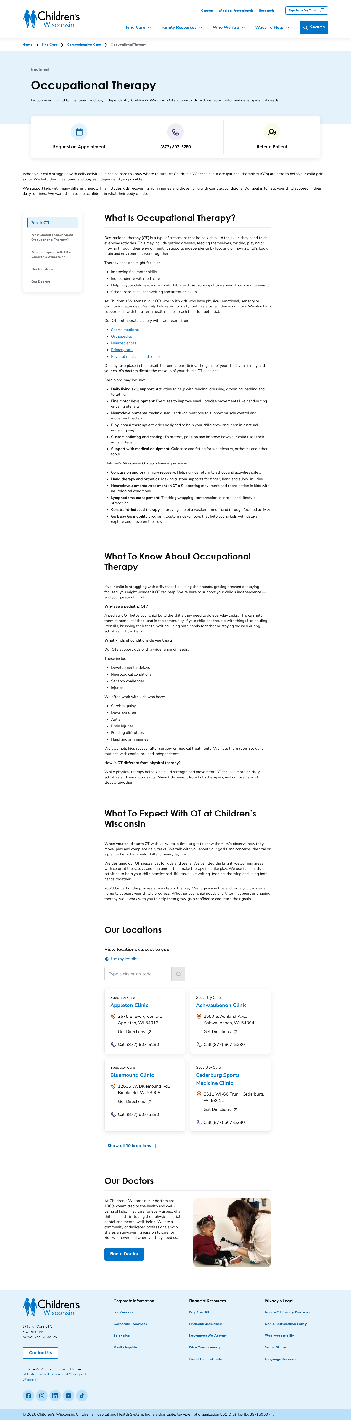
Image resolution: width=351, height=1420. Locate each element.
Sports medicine (125, 329)
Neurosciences (123, 343)
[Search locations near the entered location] (178, 974)
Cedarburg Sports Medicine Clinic (218, 1079)
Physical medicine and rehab (135, 356)
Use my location (125, 958)
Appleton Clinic (129, 1005)
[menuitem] (52, 222)
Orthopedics (121, 336)
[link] (207, 10)
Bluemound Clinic (132, 1075)
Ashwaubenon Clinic (221, 1005)
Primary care (122, 349)
